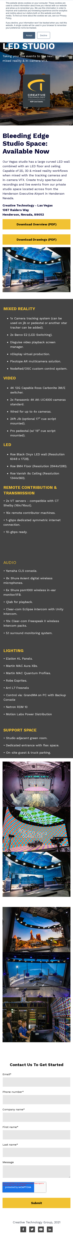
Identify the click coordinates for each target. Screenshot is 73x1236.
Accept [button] (29, 35)
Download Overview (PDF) (37, 224)
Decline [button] (43, 35)
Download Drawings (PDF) (37, 239)
